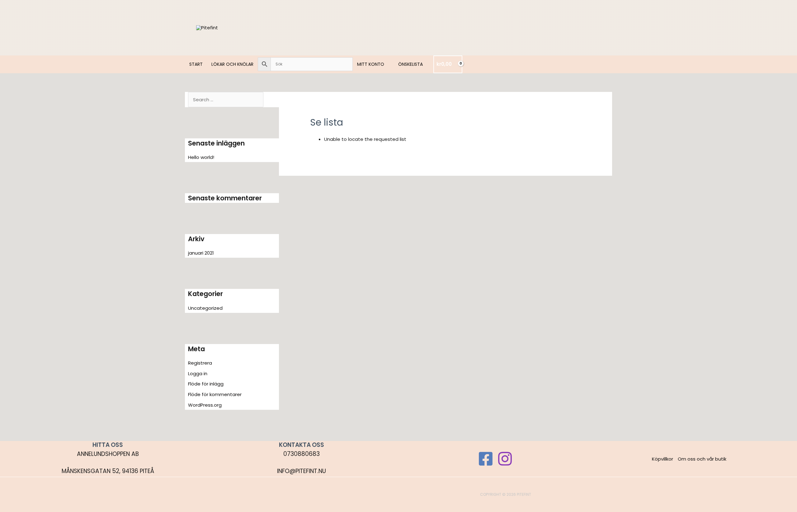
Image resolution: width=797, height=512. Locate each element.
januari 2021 (201, 253)
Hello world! (201, 157)
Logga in (197, 373)
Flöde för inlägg (206, 383)
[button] (386, 64)
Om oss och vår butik (702, 459)
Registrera (200, 363)
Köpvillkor (662, 459)
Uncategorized (205, 308)
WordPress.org (205, 405)
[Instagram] (505, 459)
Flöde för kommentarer (215, 394)
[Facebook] (485, 459)
